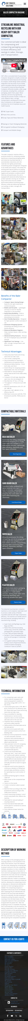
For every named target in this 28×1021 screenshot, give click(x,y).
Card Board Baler (17, 502)
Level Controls (8, 982)
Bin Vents (7, 965)
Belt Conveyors (9, 962)
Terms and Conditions (14, 1012)
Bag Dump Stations (10, 959)
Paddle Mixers (8, 986)
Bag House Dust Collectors (12, 960)
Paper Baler (18, 553)
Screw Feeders (8, 991)
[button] (14, 192)
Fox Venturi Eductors (10, 976)
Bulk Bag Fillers (9, 968)
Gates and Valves (9, 978)
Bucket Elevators (9, 966)
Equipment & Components (14, 953)
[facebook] (7, 1015)
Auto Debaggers (9, 956)
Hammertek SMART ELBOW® (12, 979)
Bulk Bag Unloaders (10, 969)
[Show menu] (24, 3)
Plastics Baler (18, 602)
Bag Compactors (9, 958)
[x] (16, 1015)
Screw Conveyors (9, 989)
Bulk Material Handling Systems (14, 5)
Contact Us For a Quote (14, 939)
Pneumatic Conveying (10, 972)
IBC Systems (8, 980)
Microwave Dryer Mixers (11, 985)
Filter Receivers (9, 973)
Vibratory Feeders (9, 995)
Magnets (7, 983)
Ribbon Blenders (9, 988)
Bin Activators (8, 963)
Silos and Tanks (9, 992)
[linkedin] (20, 1015)
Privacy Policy (10, 1010)
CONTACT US (14, 998)
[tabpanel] (14, 91)
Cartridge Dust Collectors (11, 970)
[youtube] (11, 1015)
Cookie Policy (19, 1010)
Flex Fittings (8, 975)
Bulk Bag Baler (17, 454)
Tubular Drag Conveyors (11, 993)
